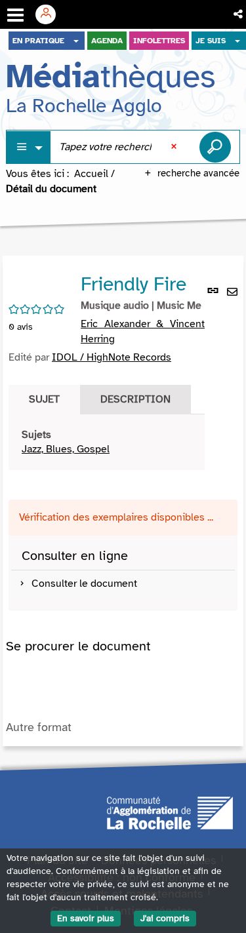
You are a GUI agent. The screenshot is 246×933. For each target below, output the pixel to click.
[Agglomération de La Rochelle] (170, 811)
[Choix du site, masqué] (76, 40)
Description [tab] (135, 399)
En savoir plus (85, 918)
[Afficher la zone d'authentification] (50, 14)
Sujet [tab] (44, 399)
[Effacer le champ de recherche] (175, 146)
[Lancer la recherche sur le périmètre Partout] (215, 146)
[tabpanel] (107, 442)
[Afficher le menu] (15, 15)
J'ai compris (165, 918)
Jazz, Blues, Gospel (66, 449)
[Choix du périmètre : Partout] (29, 147)
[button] (239, 14)
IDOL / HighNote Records (111, 357)
